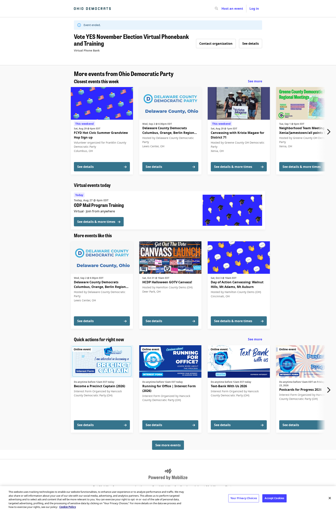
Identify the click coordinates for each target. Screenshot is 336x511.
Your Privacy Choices (243, 498)
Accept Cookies (274, 498)
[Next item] (329, 131)
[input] (223, 8)
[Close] (330, 498)
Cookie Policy (67, 507)
